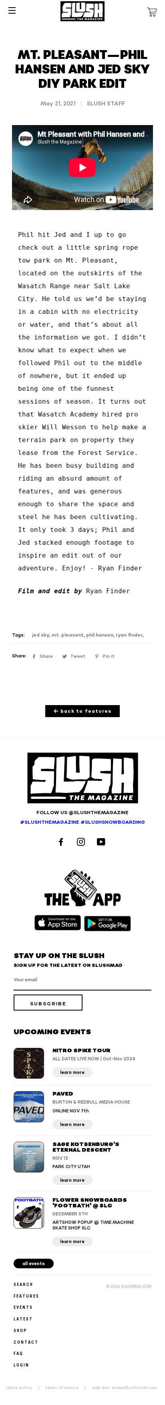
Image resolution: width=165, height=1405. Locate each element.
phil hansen (99, 635)
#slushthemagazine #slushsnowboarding (82, 822)
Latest (23, 1319)
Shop (20, 1330)
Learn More (72, 1072)
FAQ (18, 1353)
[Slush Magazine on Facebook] (62, 843)
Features (26, 1296)
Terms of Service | (68, 1388)
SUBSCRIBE (48, 1004)
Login (21, 1365)
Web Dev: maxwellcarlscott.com (124, 1388)
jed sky (40, 635)
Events (23, 1307)
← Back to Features (83, 711)
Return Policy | (25, 1388)
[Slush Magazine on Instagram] (82, 843)
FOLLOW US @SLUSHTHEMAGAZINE (82, 812)
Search (23, 1284)
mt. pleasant (68, 635)
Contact (26, 1342)
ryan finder (129, 635)
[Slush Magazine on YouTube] (102, 843)
